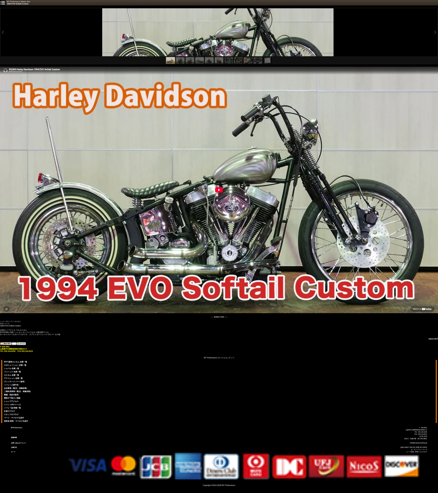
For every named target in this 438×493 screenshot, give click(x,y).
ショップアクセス (11, 401)
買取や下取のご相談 (12, 398)
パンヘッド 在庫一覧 (12, 372)
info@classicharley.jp (418, 443)
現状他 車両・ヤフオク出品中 (16, 421)
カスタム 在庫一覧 (11, 375)
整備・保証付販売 (11, 395)
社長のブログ (9, 411)
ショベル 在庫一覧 (11, 368)
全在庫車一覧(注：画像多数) (15, 388)
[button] (3, 32)
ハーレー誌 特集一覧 (12, 408)
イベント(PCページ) (12, 405)
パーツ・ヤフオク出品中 (14, 418)
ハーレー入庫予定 (11, 385)
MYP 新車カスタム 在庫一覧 (15, 362)
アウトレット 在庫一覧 (13, 378)
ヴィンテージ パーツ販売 (14, 382)
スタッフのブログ (11, 414)
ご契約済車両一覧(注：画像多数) (17, 391)
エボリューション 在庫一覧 (15, 365)
